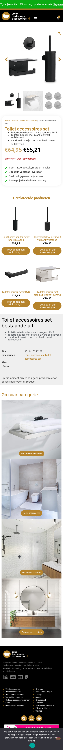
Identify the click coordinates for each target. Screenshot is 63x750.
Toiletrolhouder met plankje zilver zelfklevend (47, 293)
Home (7, 120)
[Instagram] (31, 718)
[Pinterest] (39, 718)
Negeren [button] (58, 4)
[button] (35, 18)
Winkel (15, 120)
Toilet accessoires (28, 120)
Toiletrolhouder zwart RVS (16, 292)
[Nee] (58, 738)
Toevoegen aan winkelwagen (16, 251)
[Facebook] (24, 718)
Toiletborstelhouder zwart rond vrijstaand (16, 238)
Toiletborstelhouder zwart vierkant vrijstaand (47, 238)
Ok (32, 745)
